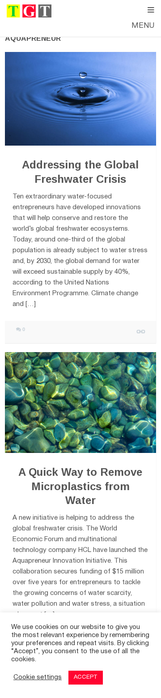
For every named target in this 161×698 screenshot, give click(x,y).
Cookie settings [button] (37, 678)
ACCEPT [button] (85, 677)
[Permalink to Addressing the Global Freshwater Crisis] (80, 99)
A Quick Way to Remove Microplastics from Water (80, 486)
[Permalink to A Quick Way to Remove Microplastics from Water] (80, 402)
